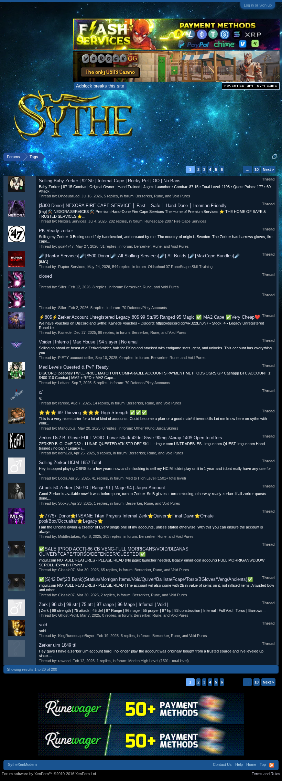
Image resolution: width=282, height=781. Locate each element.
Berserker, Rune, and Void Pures (162, 196)
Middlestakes (69, 536)
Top (263, 764)
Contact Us (222, 764)
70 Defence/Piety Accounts (144, 308)
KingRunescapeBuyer (76, 636)
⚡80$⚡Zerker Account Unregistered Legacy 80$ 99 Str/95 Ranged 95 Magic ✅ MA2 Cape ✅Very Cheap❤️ (149, 317)
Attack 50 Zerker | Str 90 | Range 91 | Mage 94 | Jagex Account (102, 487)
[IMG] (43, 262)
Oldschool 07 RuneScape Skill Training (180, 267)
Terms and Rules (266, 774)
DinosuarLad (68, 196)
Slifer (62, 287)
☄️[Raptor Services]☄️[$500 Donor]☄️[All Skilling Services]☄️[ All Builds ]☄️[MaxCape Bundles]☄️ (139, 255)
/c (40, 398)
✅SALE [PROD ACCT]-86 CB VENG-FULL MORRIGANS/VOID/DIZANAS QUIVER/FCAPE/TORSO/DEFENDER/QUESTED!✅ (113, 551)
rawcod (64, 661)
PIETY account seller (75, 358)
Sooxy (63, 503)
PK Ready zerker (56, 230)
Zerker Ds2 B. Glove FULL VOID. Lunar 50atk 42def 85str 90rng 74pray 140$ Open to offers (130, 437)
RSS (271, 765)
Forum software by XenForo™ (49, 774)
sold (43, 624)
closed (45, 276)
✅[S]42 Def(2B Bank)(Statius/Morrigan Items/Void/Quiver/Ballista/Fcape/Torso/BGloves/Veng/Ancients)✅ (146, 579)
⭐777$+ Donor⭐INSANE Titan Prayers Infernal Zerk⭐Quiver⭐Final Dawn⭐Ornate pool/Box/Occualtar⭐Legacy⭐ (126, 518)
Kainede (65, 332)
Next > (268, 169)
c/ (41, 392)
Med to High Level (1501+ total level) (156, 478)
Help (239, 764)
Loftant (63, 383)
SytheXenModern (22, 764)
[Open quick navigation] (274, 156)
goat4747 (66, 246)
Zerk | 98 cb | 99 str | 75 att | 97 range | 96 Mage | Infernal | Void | (103, 604)
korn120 (65, 453)
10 (256, 169)
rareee (63, 403)
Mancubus (67, 428)
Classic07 (66, 570)
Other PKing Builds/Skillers (156, 428)
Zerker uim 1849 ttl (57, 645)
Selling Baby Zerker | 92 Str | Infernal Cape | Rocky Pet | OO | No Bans (110, 180)
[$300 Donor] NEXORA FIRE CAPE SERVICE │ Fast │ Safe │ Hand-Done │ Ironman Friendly (133, 205)
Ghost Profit (68, 615)
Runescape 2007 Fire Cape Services (175, 221)
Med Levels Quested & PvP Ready (74, 367)
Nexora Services (72, 221)
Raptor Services (71, 267)
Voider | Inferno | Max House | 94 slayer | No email (89, 342)
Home (251, 764)
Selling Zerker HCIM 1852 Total (70, 462)
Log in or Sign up (258, 5)
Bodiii (62, 478)
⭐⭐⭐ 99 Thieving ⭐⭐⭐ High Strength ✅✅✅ (93, 412)
